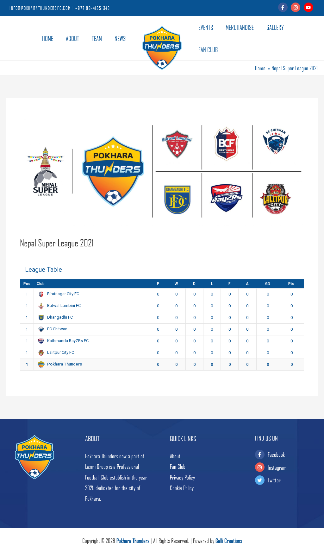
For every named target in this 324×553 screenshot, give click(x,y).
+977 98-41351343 (92, 8)
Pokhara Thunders (132, 540)
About (175, 456)
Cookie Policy (182, 487)
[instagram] (296, 7)
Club (41, 284)
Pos (26, 284)
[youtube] (309, 7)
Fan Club (177, 466)
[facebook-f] (284, 7)
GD (267, 284)
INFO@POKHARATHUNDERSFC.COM (40, 8)
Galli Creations (228, 540)
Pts (291, 284)
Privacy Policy (182, 477)
